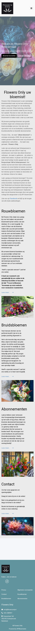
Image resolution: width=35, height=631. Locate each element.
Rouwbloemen (22, 594)
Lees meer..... (6, 292)
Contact (4, 594)
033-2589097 (7, 613)
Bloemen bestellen (9, 56)
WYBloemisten (21, 629)
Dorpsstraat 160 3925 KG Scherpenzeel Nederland (8, 618)
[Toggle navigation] (31, 8)
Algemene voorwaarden (25, 590)
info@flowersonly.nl (10, 609)
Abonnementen (22, 598)
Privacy (3, 590)
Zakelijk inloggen (24, 56)
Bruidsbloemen (6, 598)
